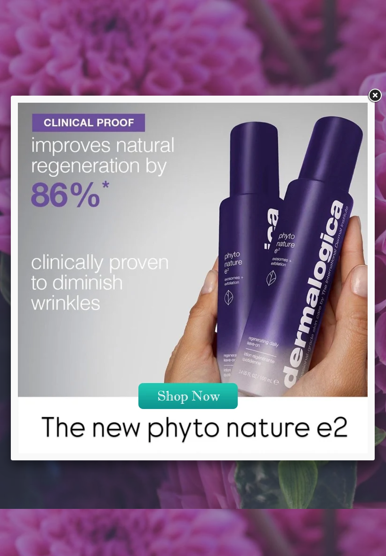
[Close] (374, 95)
